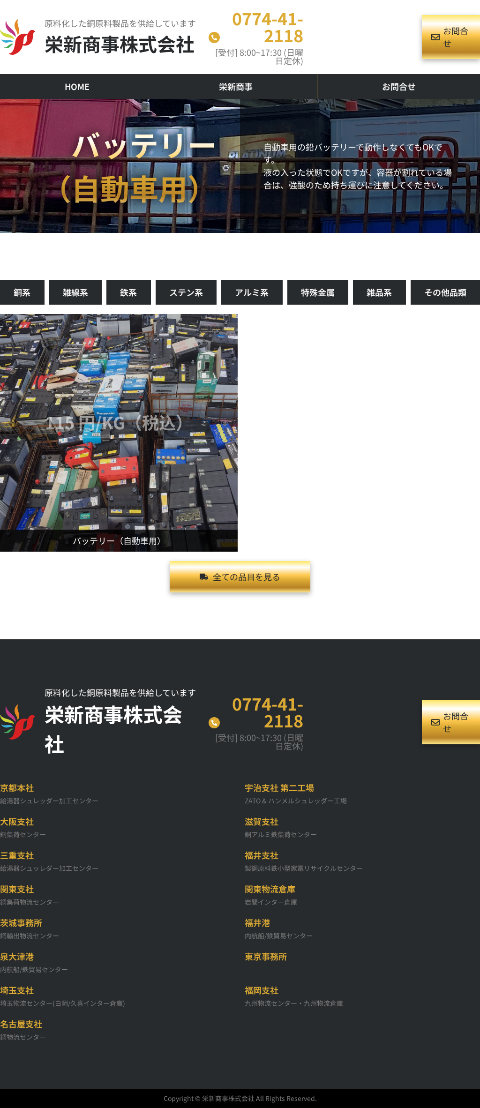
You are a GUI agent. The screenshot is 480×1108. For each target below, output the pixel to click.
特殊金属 (318, 292)
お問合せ (399, 86)
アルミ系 (252, 292)
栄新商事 (236, 86)
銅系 (22, 292)
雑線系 (75, 292)
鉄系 (128, 292)
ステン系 (186, 292)
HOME (77, 86)
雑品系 (379, 292)
